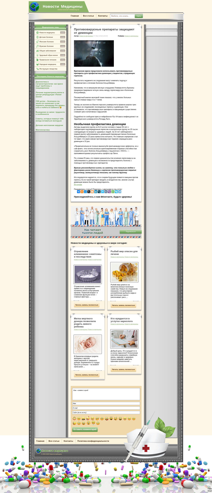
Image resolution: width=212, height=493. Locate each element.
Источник (78, 184)
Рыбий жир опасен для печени (124, 252)
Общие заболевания (51, 51)
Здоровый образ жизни (51, 55)
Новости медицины (51, 33)
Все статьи (88, 16)
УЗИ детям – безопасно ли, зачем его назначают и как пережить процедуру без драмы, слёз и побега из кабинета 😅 (50, 104)
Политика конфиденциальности (93, 441)
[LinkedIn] (95, 191)
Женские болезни (51, 42)
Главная (75, 16)
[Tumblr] (106, 191)
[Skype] (116, 191)
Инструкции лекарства (48, 69)
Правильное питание (51, 60)
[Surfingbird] (102, 191)
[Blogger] (92, 191)
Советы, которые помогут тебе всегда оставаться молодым (50, 120)
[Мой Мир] (85, 191)
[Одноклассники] (81, 191)
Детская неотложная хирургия (49, 125)
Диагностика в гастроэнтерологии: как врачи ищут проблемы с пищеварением (49, 85)
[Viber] (109, 191)
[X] (88, 191)
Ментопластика (43, 130)
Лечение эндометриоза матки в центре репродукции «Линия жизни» (50, 94)
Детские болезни (51, 37)
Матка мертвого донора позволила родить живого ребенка (85, 322)
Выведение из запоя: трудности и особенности (50, 113)
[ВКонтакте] (78, 191)
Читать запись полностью (86, 305)
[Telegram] (119, 191)
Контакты (103, 16)
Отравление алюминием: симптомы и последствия (87, 254)
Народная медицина (51, 64)
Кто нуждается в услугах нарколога (122, 320)
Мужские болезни (51, 46)
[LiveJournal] (99, 191)
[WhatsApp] (112, 191)
